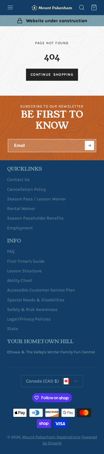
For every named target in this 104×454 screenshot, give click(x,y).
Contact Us (18, 179)
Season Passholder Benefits (35, 218)
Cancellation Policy (26, 189)
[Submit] (89, 145)
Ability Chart (19, 280)
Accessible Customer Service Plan (41, 289)
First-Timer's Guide (25, 261)
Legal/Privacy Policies (29, 319)
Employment (20, 227)
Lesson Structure (24, 270)
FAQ (10, 251)
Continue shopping (52, 74)
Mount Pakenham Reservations (51, 437)
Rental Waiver (21, 208)
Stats (12, 328)
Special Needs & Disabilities (35, 299)
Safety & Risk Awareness (32, 309)
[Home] (52, 7)
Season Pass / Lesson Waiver (36, 198)
